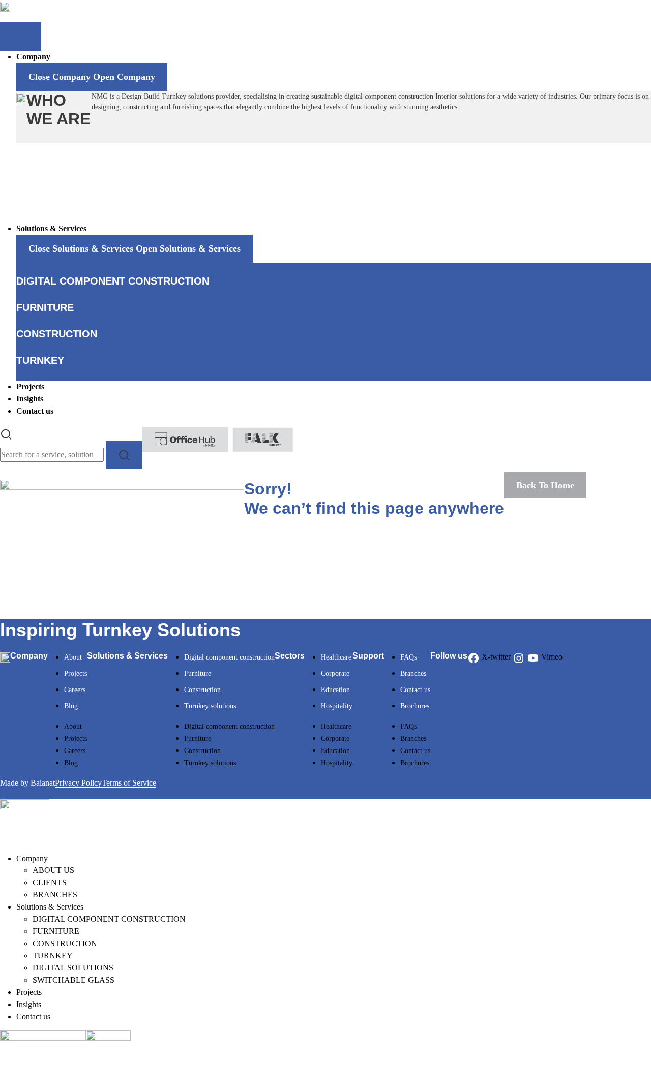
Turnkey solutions (210, 706)
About (73, 657)
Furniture (197, 673)
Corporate (335, 673)
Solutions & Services (49, 906)
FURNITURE (56, 931)
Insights (28, 1004)
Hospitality (336, 706)
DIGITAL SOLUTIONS (73, 967)
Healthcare (336, 657)
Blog (71, 706)
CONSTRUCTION (65, 943)
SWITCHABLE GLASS (73, 980)
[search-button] (124, 455)
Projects (75, 673)
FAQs (408, 657)
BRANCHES (55, 894)
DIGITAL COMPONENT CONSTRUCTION (109, 919)
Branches (413, 673)
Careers (74, 690)
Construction (202, 690)
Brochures (414, 706)
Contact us (415, 690)
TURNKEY (53, 955)
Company (32, 858)
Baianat (43, 782)
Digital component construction (229, 657)
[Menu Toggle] (20, 36)
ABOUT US (53, 870)
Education (335, 690)
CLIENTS (50, 882)
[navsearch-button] (6, 433)
